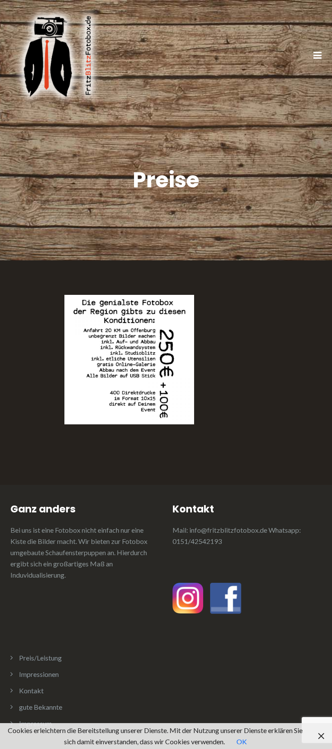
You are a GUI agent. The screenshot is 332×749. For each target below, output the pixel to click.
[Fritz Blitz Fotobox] (57, 55)
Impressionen (39, 674)
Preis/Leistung (40, 658)
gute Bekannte (40, 707)
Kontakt (31, 690)
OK (241, 741)
